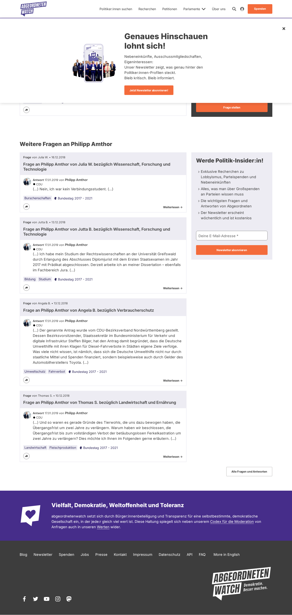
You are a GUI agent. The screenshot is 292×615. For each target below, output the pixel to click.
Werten (103, 527)
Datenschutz (169, 554)
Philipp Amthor (76, 180)
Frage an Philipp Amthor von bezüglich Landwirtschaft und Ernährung (99, 402)
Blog (23, 554)
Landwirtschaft (35, 448)
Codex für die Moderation (232, 521)
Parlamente (191, 9)
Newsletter (43, 554)
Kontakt (120, 554)
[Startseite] (33, 9)
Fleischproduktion (62, 448)
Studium (45, 279)
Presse (101, 554)
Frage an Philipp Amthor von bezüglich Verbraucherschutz (88, 310)
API (189, 554)
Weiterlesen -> (173, 207)
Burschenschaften (37, 198)
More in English (227, 554)
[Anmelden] (242, 9)
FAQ (202, 554)
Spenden (66, 554)
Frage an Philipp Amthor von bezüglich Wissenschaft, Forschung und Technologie (96, 167)
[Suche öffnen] (234, 9)
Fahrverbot (57, 371)
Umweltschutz (34, 371)
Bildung (30, 279)
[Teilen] (26, 110)
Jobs (85, 554)
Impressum (142, 554)
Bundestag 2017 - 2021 (75, 198)
